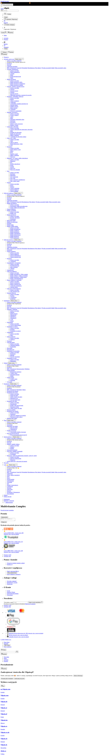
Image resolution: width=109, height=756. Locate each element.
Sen (8, 483)
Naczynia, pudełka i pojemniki (14, 451)
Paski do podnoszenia (15, 458)
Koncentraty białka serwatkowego (18, 206)
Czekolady (13, 109)
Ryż (11, 162)
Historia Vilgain (11, 592)
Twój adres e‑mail (8, 602)
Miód (11, 118)
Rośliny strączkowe (15, 164)
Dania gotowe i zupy (15, 149)
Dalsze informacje (78, 675)
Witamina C (13, 316)
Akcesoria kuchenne (12, 450)
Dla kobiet (9, 348)
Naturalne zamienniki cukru (17, 119)
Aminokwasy (10, 270)
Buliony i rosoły (14, 125)
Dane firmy (7, 642)
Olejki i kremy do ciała (16, 408)
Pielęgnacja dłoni (14, 407)
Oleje (11, 141)
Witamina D (13, 318)
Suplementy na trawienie (13, 351)
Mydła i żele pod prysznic (16, 405)
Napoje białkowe (14, 189)
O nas (8, 590)
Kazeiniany (13, 219)
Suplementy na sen (12, 358)
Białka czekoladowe (15, 233)
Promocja (6, 57)
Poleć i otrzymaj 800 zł (13, 571)
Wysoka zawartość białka (48, 68)
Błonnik (12, 355)
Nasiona (12, 92)
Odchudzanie (10, 480)
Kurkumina (13, 346)
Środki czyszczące (11, 430)
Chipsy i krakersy (14, 101)
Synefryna (12, 298)
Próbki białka (10, 225)
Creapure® (13, 261)
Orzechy (12, 89)
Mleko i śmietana (14, 135)
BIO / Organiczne (11, 68)
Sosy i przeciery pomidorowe (17, 179)
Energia (9, 491)
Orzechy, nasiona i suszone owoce (15, 86)
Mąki (11, 131)
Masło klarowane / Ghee (16, 144)
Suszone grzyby (14, 93)
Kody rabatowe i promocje (14, 574)
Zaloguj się (3, 522)
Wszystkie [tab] (6, 657)
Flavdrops (12, 121)
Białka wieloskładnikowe (16, 278)
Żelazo (12, 321)
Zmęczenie (10, 489)
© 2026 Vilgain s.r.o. (6, 639)
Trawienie (9, 482)
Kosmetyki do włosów (12, 411)
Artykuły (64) (7, 556)
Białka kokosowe (14, 237)
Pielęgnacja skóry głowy (16, 417)
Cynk (11, 319)
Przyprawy (13, 122)
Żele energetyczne (14, 291)
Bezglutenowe (31, 68)
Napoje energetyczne (15, 257)
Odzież (6, 363)
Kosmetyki (7, 383)
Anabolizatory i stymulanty (14, 263)
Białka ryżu (13, 213)
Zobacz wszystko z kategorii (14, 60)
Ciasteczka (13, 102)
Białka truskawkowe (15, 235)
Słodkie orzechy (14, 106)
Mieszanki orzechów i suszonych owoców (21, 95)
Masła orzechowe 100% (16, 82)
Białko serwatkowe (12, 203)
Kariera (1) (10, 564)
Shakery (12, 447)
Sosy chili (12, 178)
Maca (11, 335)
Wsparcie (16, 563)
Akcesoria (9, 381)
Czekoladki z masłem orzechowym (19, 103)
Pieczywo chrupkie (15, 169)
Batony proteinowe (15, 283)
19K (26, 633)
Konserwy (9, 146)
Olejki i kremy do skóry (16, 397)
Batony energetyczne (15, 284)
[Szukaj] (2, 10)
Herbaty (12, 187)
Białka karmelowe (14, 232)
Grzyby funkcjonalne (15, 325)
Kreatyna (9, 258)
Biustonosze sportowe (15, 371)
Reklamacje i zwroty (12, 582)
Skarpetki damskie (14, 374)
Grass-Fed (19, 68)
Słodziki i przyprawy (12, 112)
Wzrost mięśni (10, 479)
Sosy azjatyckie (14, 177)
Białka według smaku (12, 226)
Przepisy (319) (7, 555)
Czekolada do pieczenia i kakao (18, 136)
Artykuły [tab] (6, 660)
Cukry (11, 116)
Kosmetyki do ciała (12, 401)
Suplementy (7, 300)
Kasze (11, 165)
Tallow (24, 389)
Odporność (10, 473)
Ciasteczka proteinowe (16, 285)
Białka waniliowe (14, 230)
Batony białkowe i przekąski (14, 280)
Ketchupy (12, 174)
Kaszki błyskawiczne (15, 76)
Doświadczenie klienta (12, 593)
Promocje (9, 63)
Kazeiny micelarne (15, 217)
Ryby (11, 152)
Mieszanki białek (11, 220)
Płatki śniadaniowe (15, 72)
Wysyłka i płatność (12, 581)
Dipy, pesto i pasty (15, 181)
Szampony (13, 414)
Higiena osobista (11, 409)
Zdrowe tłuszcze (11, 336)
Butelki (12, 448)
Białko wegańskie (11, 210)
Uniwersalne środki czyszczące (18, 432)
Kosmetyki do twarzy (12, 392)
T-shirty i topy (13, 373)
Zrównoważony (20, 369)
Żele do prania (13, 427)
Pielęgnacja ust (14, 398)
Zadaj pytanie (4, 517)
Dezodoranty (13, 404)
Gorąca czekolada (14, 188)
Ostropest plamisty (15, 345)
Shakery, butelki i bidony (13, 444)
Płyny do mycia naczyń (13, 433)
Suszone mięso (14, 105)
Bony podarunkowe (12, 572)
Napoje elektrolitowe (15, 255)
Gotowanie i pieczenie (12, 126)
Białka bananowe (14, 236)
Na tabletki (13, 454)
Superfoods (10, 322)
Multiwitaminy (14, 313)
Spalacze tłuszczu (11, 293)
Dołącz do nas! (7, 496)
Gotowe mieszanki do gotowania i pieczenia (21, 129)
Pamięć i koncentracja (12, 485)
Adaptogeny (10, 332)
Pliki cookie (7, 645)
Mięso (11, 151)
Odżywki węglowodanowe (14, 288)
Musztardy (13, 175)
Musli (11, 75)
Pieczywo (12, 168)
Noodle (12, 166)
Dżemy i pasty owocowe (16, 123)
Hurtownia (9, 584)
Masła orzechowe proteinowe (17, 83)
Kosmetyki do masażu (12, 391)
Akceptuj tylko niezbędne (7, 678)
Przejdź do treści (5, 1)
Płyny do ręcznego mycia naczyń (18, 435)
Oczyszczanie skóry (15, 399)
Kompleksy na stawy (15, 331)
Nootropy (9, 341)
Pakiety (6, 495)
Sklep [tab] (5, 658)
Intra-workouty (14, 267)
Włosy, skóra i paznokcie (13, 475)
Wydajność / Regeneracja (13, 492)
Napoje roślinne (14, 191)
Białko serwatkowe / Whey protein (19, 274)
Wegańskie (24, 68)
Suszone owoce (14, 91)
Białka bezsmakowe (15, 229)
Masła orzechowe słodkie (16, 85)
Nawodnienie (10, 493)
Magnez (12, 312)
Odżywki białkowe (9, 193)
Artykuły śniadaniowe (12, 69)
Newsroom (10, 595)
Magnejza (12, 460)
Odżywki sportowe (9, 239)
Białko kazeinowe (11, 214)
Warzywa (12, 156)
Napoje (9, 182)
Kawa (11, 185)
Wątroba (9, 488)
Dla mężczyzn (10, 349)
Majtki (11, 376)
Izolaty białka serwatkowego (17, 207)
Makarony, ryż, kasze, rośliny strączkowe (17, 158)
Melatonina (13, 361)
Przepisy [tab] (6, 661)
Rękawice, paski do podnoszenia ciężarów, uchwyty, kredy (22, 455)
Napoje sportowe (11, 251)
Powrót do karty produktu (7, 510)
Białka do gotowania (15, 134)
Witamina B (13, 315)
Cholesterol (10, 486)
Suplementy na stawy (12, 326)
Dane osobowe (7, 646)
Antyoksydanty (11, 342)
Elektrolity (9, 250)
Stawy (8, 478)
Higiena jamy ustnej (12, 418)
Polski (5, 48)
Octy (11, 145)
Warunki (6, 643)
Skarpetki (12, 380)
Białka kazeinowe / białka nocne (18, 277)
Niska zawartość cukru (60, 68)
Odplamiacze (13, 429)
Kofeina (12, 295)
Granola (12, 73)
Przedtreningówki (14, 265)
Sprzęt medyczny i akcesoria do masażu (17, 461)
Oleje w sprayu (14, 142)
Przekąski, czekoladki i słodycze (15, 96)
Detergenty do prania (12, 426)
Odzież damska (11, 370)
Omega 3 (12, 339)
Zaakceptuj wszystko (19, 678)
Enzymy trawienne (15, 356)
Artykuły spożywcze (9, 59)
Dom (5, 420)
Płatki (11, 78)
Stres (8, 476)
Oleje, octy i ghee (11, 138)
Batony (12, 99)
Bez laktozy (38, 68)
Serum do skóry (14, 395)
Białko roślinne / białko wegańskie (19, 275)
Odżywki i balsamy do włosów (18, 415)
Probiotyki (12, 354)
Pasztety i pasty (14, 154)
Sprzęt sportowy (8, 437)
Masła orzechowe (11, 79)
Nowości (6, 462)
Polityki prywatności (30, 604)
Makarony (12, 161)
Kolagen (9, 223)
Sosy (8, 171)
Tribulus (12, 268)
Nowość (9, 65)
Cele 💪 (6, 464)
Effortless (27, 369)
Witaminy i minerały (12, 309)
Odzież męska (10, 377)
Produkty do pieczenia (15, 132)
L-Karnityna (13, 297)
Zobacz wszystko (14, 70)
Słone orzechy (13, 108)
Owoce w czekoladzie (15, 111)
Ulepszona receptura (12, 66)
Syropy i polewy (14, 115)
